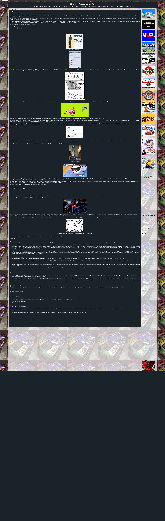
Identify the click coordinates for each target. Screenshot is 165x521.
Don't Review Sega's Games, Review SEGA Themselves (148, 198)
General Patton (148, 320)
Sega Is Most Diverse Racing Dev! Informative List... (148, 174)
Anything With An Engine (150, 302)
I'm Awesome (144, 239)
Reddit (43, 236)
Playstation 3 (145, 254)
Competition (146, 252)
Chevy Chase (152, 308)
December (144, 182)
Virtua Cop (144, 354)
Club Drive (145, 309)
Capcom (150, 257)
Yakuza (142, 251)
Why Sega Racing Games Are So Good (146, 173)
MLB (142, 288)
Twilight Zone (152, 298)
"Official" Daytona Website (145, 481)
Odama (144, 337)
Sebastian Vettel (152, 346)
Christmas (143, 252)
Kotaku (144, 246)
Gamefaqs (16, 236)
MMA (150, 328)
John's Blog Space (145, 406)
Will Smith (153, 272)
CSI (153, 307)
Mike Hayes (153, 263)
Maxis (150, 288)
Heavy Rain (147, 276)
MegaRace (148, 330)
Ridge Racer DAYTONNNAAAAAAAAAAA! (148, 449)
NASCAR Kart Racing (152, 333)
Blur (148, 257)
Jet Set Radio (151, 287)
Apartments (154, 302)
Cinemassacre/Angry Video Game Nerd (146, 496)
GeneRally (145, 320)
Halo (149, 258)
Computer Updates (150, 283)
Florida (154, 255)
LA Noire (145, 327)
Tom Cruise (152, 297)
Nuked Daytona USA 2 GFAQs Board (146, 486)
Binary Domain (144, 259)
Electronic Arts (144, 243)
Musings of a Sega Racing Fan (82, 4)
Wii (150, 258)
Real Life (153, 234)
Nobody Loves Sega (145, 199)
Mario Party (144, 288)
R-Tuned (153, 340)
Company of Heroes (151, 309)
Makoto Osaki (151, 270)
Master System (37, 236)
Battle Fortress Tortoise (144, 281)
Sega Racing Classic (146, 279)
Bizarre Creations (148, 259)
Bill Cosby (153, 305)
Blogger (99, 518)
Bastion (154, 304)
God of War (147, 286)
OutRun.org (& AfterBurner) (145, 482)
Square (142, 268)
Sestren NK (13, 271)
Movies (154, 252)
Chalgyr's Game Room (146, 381)
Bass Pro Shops (152, 304)
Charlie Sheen (147, 308)
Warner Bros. (152, 299)
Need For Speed (146, 242)
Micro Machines (153, 289)
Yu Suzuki (149, 243)
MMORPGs (146, 270)
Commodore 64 (145, 283)
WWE (150, 299)
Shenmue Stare (29, 13)
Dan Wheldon (153, 283)
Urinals (145, 299)
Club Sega (144, 439)
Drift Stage (151, 314)
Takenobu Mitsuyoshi (153, 265)
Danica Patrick (147, 250)
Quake (147, 340)
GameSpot (151, 275)
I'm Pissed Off (26, 236)
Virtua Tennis (147, 354)
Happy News (153, 243)
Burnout (152, 245)
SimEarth (152, 294)
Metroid (150, 330)
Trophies (148, 353)
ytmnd (142, 505)
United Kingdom (146, 266)
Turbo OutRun (148, 298)
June (144, 203)
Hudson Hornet (146, 324)
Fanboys (142, 275)
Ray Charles (149, 342)
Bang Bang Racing (148, 304)
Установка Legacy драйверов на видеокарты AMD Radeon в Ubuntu (148, 428)
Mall (149, 256)
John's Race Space (145, 403)
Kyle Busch (143, 327)
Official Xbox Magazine (147, 337)
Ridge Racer (153, 250)
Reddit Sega (143, 476)
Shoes (151, 348)
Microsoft (150, 250)
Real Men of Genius (153, 342)
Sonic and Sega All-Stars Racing (52, 236)
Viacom (142, 354)
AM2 (148, 246)
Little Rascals (144, 328)
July (144, 202)
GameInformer (148, 275)
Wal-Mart (150, 354)
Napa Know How (153, 291)
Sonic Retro (143, 495)
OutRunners (152, 337)
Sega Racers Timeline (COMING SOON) (148, 189)
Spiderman (149, 349)
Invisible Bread (145, 412)
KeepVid (143, 504)
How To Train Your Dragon (152, 323)
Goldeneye (151, 252)
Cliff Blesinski (152, 282)
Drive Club (154, 314)
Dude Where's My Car (148, 315)
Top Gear (147, 262)
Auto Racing (151, 237)
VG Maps (143, 508)
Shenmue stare (14, 285)
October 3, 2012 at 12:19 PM (19, 305)
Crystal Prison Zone (145, 409)
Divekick (144, 314)
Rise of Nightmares (153, 278)
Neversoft (153, 335)
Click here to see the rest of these (75, 49)
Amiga (151, 301)
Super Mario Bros (149, 253)
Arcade (152, 239)
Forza (146, 244)
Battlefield (146, 257)
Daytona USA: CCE (145, 258)
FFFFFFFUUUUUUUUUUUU (145, 499)
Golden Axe (147, 321)
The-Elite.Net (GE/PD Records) (146, 507)
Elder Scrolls (145, 316)
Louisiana (147, 256)
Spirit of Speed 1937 (152, 349)
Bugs (150, 307)
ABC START (144, 415)
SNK (145, 294)
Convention (145, 251)
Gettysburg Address (144, 321)
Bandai (145, 304)
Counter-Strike (151, 246)
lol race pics (144, 458)
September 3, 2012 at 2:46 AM (19, 257)
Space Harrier (146, 349)
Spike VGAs (149, 265)
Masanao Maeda (149, 329)
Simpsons (153, 348)
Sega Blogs (143, 471)
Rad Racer (147, 341)
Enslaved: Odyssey (149, 316)
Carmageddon (153, 266)
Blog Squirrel (144, 436)
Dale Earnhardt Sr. (148, 311)
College (154, 238)
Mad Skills (151, 242)
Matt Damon (152, 329)
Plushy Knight (145, 339)
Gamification (143, 320)
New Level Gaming (145, 445)
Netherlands (150, 335)
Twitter (153, 353)
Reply (12, 254)
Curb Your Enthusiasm (151, 310)
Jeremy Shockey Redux (146, 453)
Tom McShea (152, 352)
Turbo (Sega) (150, 353)
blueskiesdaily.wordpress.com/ (147, 400)
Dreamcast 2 (148, 314)
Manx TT (153, 328)
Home (75, 328)
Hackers (145, 276)
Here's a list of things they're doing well (111, 21)
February (144, 208)
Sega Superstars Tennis (147, 347)
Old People (146, 292)
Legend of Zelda (30, 236)
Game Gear (150, 285)
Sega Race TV (150, 271)
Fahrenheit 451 (144, 317)
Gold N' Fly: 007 (145, 451)
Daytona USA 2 (145, 237)
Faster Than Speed (152, 317)
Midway (151, 256)
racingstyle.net (144, 456)
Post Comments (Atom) (16, 330)
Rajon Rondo (152, 341)
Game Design (147, 234)
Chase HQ (150, 308)
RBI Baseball (144, 341)
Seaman (150, 346)
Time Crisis (145, 297)
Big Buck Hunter (151, 281)
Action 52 (145, 301)
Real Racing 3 (143, 343)
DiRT (151, 274)
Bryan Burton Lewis (147, 307)
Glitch (151, 259)
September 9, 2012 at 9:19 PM (19, 291)
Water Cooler (149, 355)
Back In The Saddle (145, 443)
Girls (149, 252)
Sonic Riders (143, 265)
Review (154, 242)
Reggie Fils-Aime (147, 343)
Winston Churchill (153, 356)
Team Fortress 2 (145, 268)
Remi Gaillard (153, 343)
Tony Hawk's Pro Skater (145, 272)
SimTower (154, 294)
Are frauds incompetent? (145, 410)
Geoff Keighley (151, 320)
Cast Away (145, 308)
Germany (154, 320)
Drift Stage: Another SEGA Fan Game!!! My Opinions (148, 425)
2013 (143, 179)
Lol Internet (33, 236)
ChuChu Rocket (145, 282)
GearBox (153, 285)
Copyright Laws (149, 274)
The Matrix (151, 296)
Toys (143, 353)
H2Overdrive (154, 321)
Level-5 (153, 327)
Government (153, 259)
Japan (150, 245)
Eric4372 (13, 257)
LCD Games (147, 327)
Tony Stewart (150, 272)
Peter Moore (153, 292)
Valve (62, 236)
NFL (148, 249)
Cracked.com (147, 269)
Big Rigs (150, 305)
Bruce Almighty (143, 307)
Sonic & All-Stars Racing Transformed (147, 437)
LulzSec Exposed (145, 457)
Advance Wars (150, 262)
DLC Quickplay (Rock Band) (145, 221)
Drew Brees (145, 284)
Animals (152, 253)
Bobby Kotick (150, 266)
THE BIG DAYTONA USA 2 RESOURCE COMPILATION (147, 225)
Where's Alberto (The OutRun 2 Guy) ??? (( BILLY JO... (148, 195)
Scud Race (148, 239)
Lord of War (148, 328)
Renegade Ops (145, 271)
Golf (149, 286)
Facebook (152, 284)
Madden (149, 270)
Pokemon (150, 278)
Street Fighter (153, 279)
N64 (142, 278)
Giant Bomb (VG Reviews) (145, 497)
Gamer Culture (150, 241)
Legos (144, 270)
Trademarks (146, 353)
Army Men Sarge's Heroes (149, 303)
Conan (154, 309)
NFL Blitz (149, 291)
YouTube (143, 218)
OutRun (148, 244)
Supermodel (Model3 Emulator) (146, 480)
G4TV (148, 285)
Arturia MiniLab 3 (145, 407)
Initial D (145, 256)
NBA (153, 270)
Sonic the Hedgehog (59, 236)
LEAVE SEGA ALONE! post (47, 22)
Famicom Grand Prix (148, 317)
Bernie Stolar (147, 305)
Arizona (145, 303)
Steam (142, 220)
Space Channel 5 (147, 295)
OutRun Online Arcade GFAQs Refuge (146, 485)
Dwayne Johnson (153, 315)
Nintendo (26, 69)
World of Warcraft (152, 254)
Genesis (143, 256)
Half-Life (18, 236)
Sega (14, 69)
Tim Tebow (147, 352)
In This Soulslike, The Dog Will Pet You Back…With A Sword (147, 379)
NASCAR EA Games (148, 333)
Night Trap (150, 336)
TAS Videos (143, 506)
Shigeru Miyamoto (151, 264)
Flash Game (145, 275)
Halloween (143, 322)
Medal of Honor (153, 288)
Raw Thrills (153, 256)
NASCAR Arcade (153, 290)
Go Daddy (144, 286)
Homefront (144, 323)
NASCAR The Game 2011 (145, 291)
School (142, 279)
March (144, 207)
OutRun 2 (151, 239)
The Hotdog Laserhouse (146, 389)
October (144, 184)
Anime (146, 302)
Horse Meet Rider (147, 323)
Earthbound (143, 316)
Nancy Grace (147, 335)
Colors (154, 249)
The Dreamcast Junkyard (146, 386)
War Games (144, 355)
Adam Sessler (148, 301)
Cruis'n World (151, 255)
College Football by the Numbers (147, 418)
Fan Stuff (146, 241)
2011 (143, 211)
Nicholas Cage (147, 336)
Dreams (153, 274)
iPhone (148, 268)
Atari (144, 257)
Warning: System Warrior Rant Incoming (147, 434)
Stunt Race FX (143, 296)
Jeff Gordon (148, 287)
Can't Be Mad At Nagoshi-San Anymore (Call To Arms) (149, 191)
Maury (154, 329)
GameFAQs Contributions (145, 219)
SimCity (154, 264)
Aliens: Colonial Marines (148, 273)
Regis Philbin (150, 343)
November (144, 183)
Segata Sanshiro (145, 264)
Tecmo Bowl (143, 511)
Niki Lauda (153, 336)
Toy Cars (143, 266)
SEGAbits (143, 472)
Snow (143, 349)
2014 (143, 178)
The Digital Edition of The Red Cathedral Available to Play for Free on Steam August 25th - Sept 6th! (148, 383)
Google (149, 321)
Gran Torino (151, 321)
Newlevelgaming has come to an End (147, 446)
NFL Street (145, 335)
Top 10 (148, 254)
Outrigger (154, 337)
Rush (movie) (144, 346)
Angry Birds (154, 301)
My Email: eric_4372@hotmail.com (146, 217)
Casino (145, 269)
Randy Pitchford (146, 342)
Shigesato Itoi (146, 348)
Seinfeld (150, 249)
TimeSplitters (148, 297)
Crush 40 (148, 310)
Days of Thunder (147, 263)
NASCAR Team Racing (144, 334)
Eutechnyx (150, 263)
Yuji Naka (147, 255)
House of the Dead (151, 276)
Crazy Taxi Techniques (144, 483)
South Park (150, 279)
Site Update (151, 244)
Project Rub (153, 339)
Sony (145, 253)
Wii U (154, 299)
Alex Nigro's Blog (145, 434)
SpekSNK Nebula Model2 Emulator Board (147, 487)
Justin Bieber (145, 277)
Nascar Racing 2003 (146, 278)
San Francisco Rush (150, 260)
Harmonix (143, 260)
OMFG (75, 138)
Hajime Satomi (152, 286)
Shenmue (47, 236)
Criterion (153, 262)
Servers (148, 264)
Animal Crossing (143, 302)
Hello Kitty (152, 322)
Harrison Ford (22, 236)
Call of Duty (148, 239)
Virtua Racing (143, 255)
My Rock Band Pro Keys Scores (146, 222)
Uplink (154, 353)
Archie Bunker (143, 303)
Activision (143, 250)
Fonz (142, 285)
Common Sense (145, 421)
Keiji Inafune (146, 260)
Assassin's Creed (153, 303)
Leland (152, 327)
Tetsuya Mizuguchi (147, 296)
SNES (146, 346)
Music (154, 237)
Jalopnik (146, 287)
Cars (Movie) (145, 274)
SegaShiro (143, 473)
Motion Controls (149, 247)
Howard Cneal (143, 324)
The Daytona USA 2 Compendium (146, 484)
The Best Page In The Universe (145, 498)
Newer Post (12, 328)
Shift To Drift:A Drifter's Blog (147, 448)
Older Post (138, 328)
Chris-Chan (143, 309)
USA (152, 249)
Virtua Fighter (153, 251)
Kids (151, 263)
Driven (145, 315)
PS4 (148, 292)
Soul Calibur (146, 265)
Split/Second (145, 249)
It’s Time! (144, 413)
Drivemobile (143, 315)
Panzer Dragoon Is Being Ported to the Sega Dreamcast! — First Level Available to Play (148, 387)
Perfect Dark (143, 253)
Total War (145, 298)
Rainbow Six (149, 341)
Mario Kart (149, 251)
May (144, 204)
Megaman (145, 289)
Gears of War (150, 269)
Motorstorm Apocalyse (152, 277)
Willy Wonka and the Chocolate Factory (147, 356)
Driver (148, 284)
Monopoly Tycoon (144, 290)
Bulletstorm (152, 307)
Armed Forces (153, 258)
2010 (143, 212)
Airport (150, 301)
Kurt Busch (154, 287)
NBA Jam (148, 334)
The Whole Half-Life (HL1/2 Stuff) (146, 509)
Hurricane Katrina (150, 324)
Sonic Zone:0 (143, 494)
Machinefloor (144, 431)
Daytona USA (144, 236)
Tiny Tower (150, 352)
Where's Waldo (152, 355)
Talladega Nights (144, 262)
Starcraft (153, 295)
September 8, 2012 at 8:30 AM (20, 285)
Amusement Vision (153, 273)
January (144, 209)
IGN (153, 324)
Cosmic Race (143, 310)
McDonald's (143, 330)
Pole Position (148, 339)
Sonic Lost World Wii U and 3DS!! (147, 440)
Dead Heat (143, 284)
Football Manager (145, 285)
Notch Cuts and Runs (145, 421)
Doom (146, 314)
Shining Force (149, 348)
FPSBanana (143, 510)
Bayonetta (148, 281)
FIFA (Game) (152, 316)
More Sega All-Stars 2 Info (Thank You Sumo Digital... (149, 193)
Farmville (154, 284)
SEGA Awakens (145, 427)
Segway (150, 294)
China (154, 308)
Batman (142, 305)
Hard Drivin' (150, 322)
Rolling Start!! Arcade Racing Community (147, 488)
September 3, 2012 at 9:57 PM (19, 271)
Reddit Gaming (15, 123)
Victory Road (147, 299)
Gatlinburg (154, 275)
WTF (149, 236)
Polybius (151, 339)
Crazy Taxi (143, 245)
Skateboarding (143, 295)
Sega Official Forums (144, 492)
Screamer (148, 294)
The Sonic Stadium (144, 493)
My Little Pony (148, 290)
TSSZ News (143, 474)
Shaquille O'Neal (143, 348)
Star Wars (150, 295)
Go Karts (143, 276)
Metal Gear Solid (149, 289)
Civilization (149, 282)
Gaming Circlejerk (144, 500)
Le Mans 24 (150, 327)
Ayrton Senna (143, 304)
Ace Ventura (143, 301)
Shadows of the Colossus (152, 347)
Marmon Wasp (145, 329)
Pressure (143, 264)
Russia (144, 294)
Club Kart (148, 309)
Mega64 (143, 289)
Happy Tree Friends (146, 322)
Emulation (152, 247)
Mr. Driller (144, 333)
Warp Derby (146, 355)
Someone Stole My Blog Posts (147, 188)
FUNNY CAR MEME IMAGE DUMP (148, 196)
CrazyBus (146, 310)
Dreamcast (13, 236)
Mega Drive (145, 330)
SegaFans (143, 475)
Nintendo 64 (143, 292)
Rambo (143, 342)
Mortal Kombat (148, 277)
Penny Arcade (150, 292)
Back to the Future (151, 268)
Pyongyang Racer (144, 340)
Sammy (148, 346)
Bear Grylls (145, 305)
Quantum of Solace (150, 340)
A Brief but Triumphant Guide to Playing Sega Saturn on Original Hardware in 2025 (148, 401)
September (144, 185)
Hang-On (153, 269)
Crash (154, 244)
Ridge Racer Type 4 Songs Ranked (147, 404)
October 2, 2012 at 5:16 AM (18, 296)
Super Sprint (145, 247)
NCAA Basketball (151, 334)
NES (143, 278)
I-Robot (152, 324)
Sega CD (148, 271)
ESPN (149, 284)
